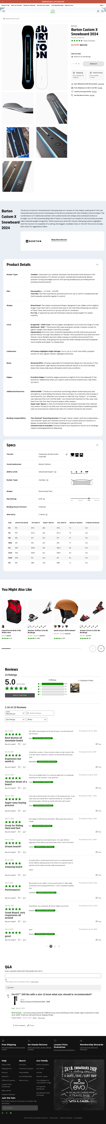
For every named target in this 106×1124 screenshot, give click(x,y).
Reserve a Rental (29, 5)
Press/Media (24, 1072)
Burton (74, 26)
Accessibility (78, 1118)
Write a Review (20, 695)
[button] (52, 684)
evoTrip (39, 1072)
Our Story (22, 1064)
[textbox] (53, 975)
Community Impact (26, 1068)
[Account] (98, 11)
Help (4, 1061)
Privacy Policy (53, 1118)
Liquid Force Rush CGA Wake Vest (11, 631)
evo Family (42, 1061)
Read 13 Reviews (89, 40)
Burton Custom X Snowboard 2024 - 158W (35, 1001)
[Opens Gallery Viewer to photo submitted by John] (74, 688)
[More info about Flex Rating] (44, 499)
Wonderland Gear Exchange (43, 1094)
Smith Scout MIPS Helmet (64, 630)
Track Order (6, 1064)
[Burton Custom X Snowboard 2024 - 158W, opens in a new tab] (16, 1000)
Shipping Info (7, 1068)
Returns (5, 1072)
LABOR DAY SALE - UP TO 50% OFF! (53, 1)
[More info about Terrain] (66, 454)
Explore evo (69, 5)
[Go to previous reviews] (47, 946)
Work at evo (23, 1080)
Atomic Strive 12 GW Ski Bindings (90, 631)
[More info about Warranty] (46, 514)
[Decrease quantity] (73, 64)
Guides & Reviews (8, 1094)
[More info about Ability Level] (55, 472)
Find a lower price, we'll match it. (64, 1050)
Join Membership (57, 5)
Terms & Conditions (66, 1118)
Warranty (5, 1076)
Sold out (93, 64)
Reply (35, 1018)
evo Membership (25, 1076)
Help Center (6, 1090)
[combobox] (53, 18)
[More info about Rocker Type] (47, 480)
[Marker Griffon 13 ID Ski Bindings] (40, 611)
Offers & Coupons (8, 1080)
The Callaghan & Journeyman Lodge (43, 1081)
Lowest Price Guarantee (7, 1085)
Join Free (101, 84)
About (22, 1061)
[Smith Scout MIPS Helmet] (66, 611)
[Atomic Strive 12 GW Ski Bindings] (92, 611)
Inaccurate (41, 1018)
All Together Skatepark (41, 1088)
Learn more (34, 982)
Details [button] (100, 88)
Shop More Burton (59, 239)
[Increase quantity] (79, 64)
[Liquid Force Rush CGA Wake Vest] (14, 611)
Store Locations (42, 1064)
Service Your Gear (43, 5)
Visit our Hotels (16, 5)
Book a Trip (5, 5)
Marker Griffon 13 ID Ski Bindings (38, 631)
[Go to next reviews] (59, 946)
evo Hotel (40, 1068)
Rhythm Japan (42, 1076)
